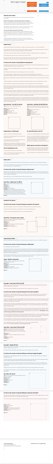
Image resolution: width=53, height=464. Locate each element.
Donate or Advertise (43, 4)
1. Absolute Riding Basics (32, 2)
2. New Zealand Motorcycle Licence (32, 4)
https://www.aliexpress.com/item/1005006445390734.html (20, 323)
